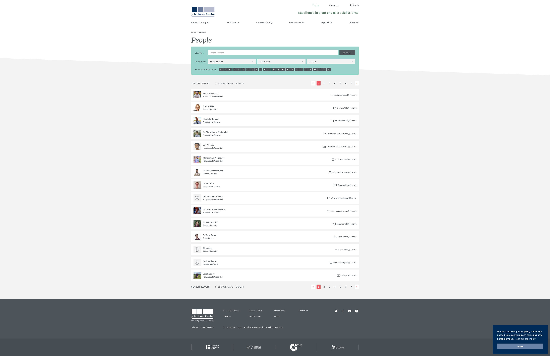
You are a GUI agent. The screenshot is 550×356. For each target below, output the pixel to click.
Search (355, 5)
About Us (354, 22)
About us (227, 316)
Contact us (334, 5)
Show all (240, 83)
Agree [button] (520, 346)
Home (194, 32)
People (315, 5)
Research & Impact (200, 22)
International (279, 311)
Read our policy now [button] (525, 339)
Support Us (326, 22)
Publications (233, 22)
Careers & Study (264, 22)
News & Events (296, 22)
